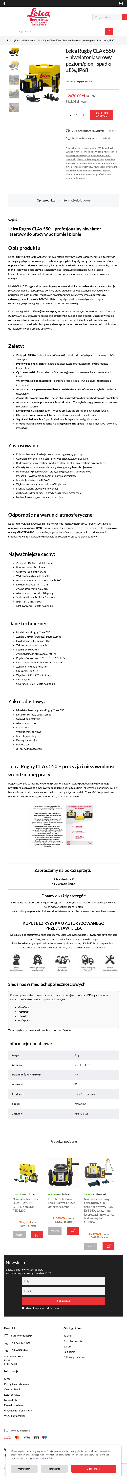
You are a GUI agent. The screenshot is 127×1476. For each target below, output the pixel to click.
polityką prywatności (41, 1458)
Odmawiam (24, 1468)
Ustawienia (54, 1468)
